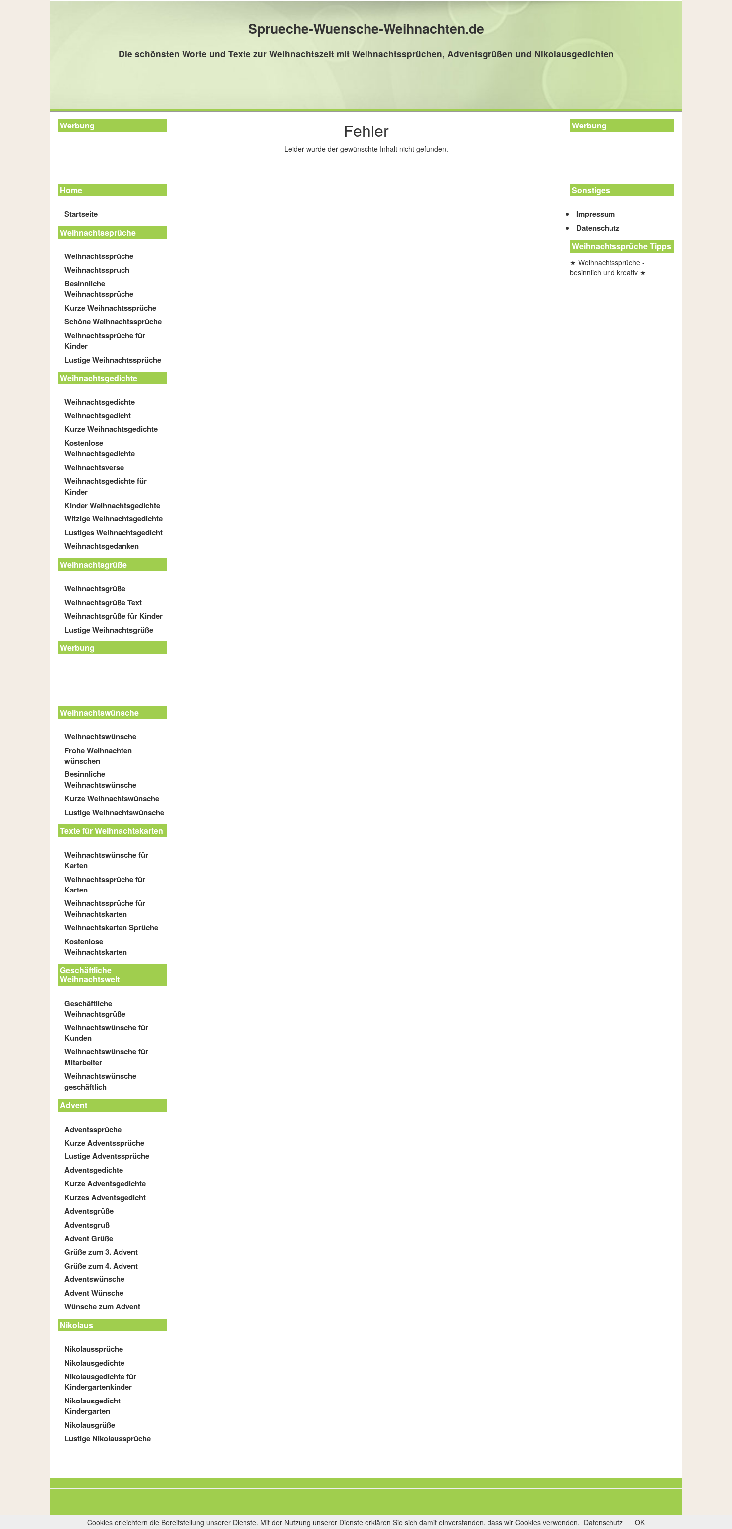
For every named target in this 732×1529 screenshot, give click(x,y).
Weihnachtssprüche (98, 256)
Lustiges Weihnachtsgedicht (113, 532)
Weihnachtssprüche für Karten (104, 884)
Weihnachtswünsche (100, 736)
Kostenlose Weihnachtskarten (95, 946)
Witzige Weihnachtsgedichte (113, 518)
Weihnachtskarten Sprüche (111, 927)
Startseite (81, 213)
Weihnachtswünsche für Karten (106, 860)
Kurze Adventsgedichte (105, 1183)
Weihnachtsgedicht (97, 415)
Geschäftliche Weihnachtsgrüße (94, 1008)
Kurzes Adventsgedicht (105, 1197)
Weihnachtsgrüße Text (103, 602)
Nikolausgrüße (89, 1424)
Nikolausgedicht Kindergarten (92, 1405)
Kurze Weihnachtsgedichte (111, 428)
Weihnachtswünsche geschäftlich (100, 1081)
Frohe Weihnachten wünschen (98, 755)
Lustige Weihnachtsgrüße (108, 629)
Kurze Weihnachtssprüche (110, 307)
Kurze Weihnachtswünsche (111, 798)
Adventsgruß (87, 1224)
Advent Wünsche (93, 1292)
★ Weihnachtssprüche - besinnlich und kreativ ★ (608, 267)
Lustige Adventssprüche (106, 1155)
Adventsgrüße (89, 1210)
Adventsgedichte (93, 1169)
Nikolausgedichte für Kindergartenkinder (100, 1381)
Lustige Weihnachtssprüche (112, 359)
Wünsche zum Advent (102, 1306)
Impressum (595, 213)
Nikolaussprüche (93, 1348)
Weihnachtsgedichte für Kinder (105, 486)
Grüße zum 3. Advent (101, 1251)
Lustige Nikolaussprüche (107, 1438)
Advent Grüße (88, 1238)
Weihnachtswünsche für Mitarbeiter (106, 1056)
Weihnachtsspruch (96, 269)
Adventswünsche (94, 1279)
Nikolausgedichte (94, 1362)
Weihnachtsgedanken (101, 545)
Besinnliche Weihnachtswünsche (100, 779)
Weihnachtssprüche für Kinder (104, 340)
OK (640, 1522)
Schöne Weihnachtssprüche (113, 321)
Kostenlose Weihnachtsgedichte (99, 448)
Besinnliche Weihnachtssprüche (98, 288)
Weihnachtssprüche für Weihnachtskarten (104, 908)
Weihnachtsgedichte (99, 401)
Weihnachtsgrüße (94, 588)
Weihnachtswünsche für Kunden (106, 1032)
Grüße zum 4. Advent (101, 1265)
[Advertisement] (102, 159)
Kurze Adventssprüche (104, 1142)
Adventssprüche (93, 1129)
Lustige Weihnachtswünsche (114, 812)
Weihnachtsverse (94, 467)
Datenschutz (598, 227)
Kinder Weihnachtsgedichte (112, 505)
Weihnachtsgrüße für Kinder (113, 615)
